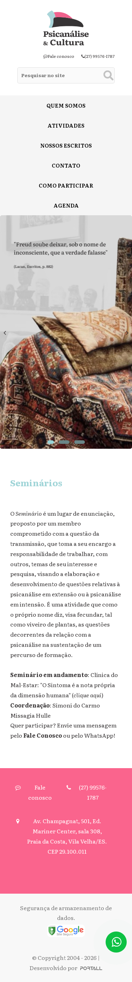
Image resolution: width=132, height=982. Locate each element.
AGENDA (66, 205)
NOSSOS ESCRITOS (66, 145)
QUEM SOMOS (66, 105)
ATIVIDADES (66, 125)
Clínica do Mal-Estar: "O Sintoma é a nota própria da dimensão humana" (64, 684)
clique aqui (87, 695)
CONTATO (66, 165)
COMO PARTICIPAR (66, 185)
